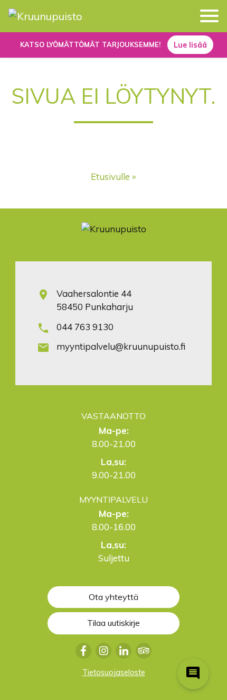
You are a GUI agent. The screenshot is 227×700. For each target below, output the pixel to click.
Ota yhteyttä (113, 597)
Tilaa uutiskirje (113, 622)
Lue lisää (190, 45)
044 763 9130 (85, 326)
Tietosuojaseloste (113, 672)
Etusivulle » (113, 176)
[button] (209, 17)
